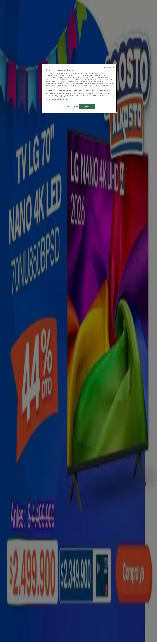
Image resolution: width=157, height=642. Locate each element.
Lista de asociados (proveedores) (56, 99)
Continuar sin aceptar (108, 67)
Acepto (87, 106)
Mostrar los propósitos (70, 106)
